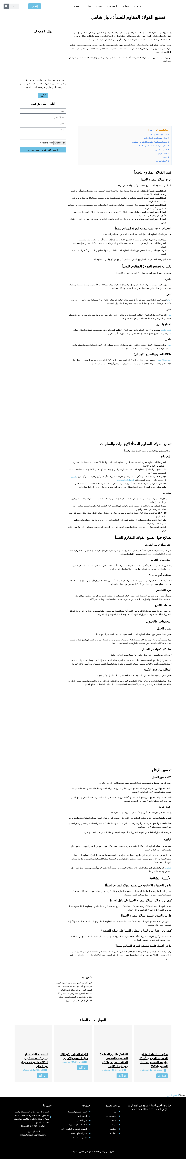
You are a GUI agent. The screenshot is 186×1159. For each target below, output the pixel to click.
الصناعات (113, 6)
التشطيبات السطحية (125, 480)
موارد (100, 6)
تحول (169, 300)
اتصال (89, 6)
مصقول (74, 476)
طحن (169, 285)
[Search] (6, 6)
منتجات (126, 6)
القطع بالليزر (166, 330)
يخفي (151, 130)
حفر (169, 315)
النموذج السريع (173, 1095)
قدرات (138, 6)
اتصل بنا (168, 868)
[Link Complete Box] (152, 1053)
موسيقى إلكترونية (164, 360)
